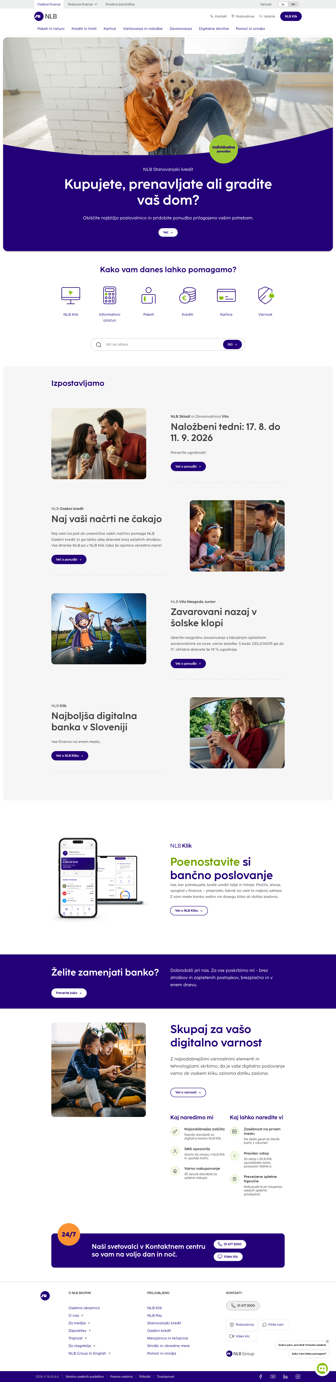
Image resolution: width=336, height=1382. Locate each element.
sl (283, 4)
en (293, 4)
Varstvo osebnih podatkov (85, 1377)
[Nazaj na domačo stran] (45, 16)
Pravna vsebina (121, 1377)
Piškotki (145, 1377)
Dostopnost (165, 1377)
